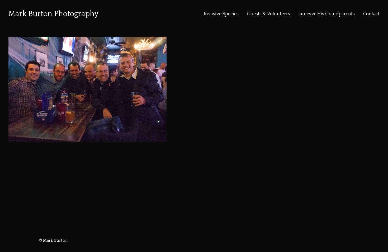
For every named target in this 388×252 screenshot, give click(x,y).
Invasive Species (221, 14)
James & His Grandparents (327, 14)
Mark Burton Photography (53, 14)
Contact (371, 14)
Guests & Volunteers (268, 14)
